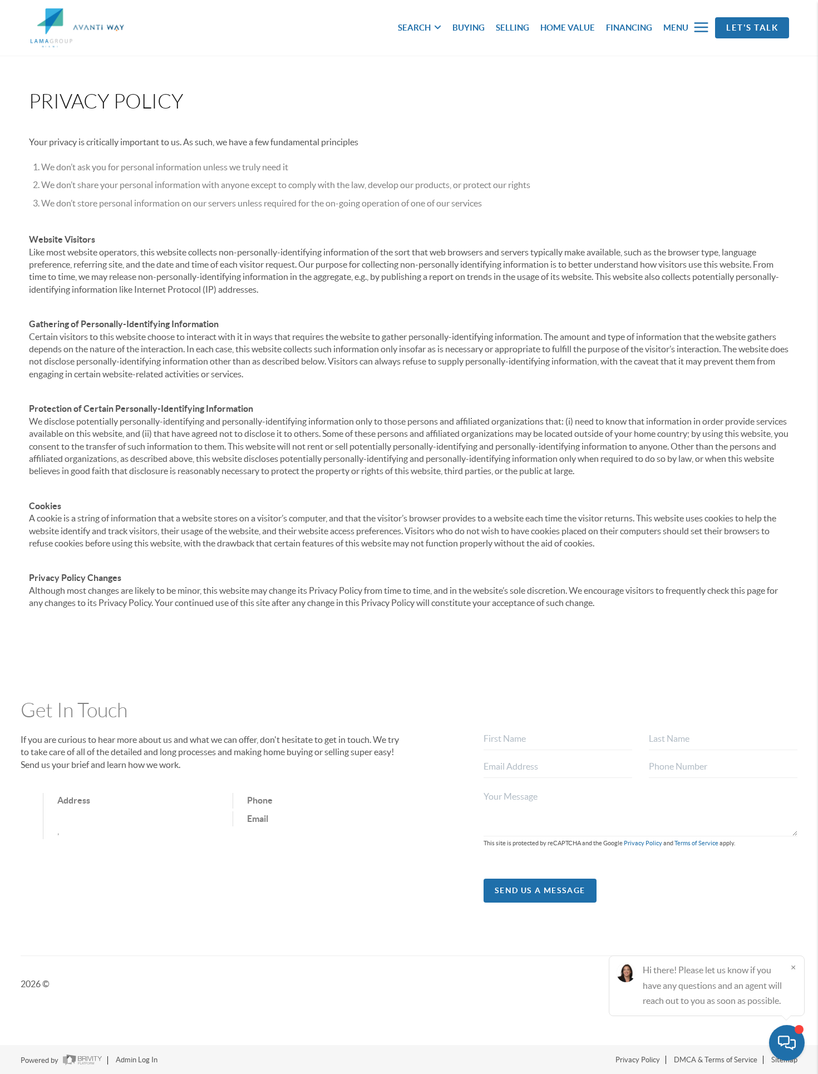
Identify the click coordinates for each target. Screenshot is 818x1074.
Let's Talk (752, 27)
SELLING (512, 27)
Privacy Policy (643, 843)
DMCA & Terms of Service (715, 1060)
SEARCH (414, 27)
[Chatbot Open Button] (787, 1043)
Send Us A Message (540, 890)
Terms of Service (696, 843)
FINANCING (629, 27)
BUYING (468, 27)
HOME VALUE (567, 27)
